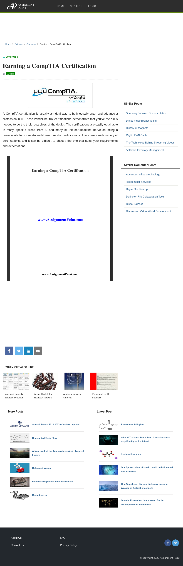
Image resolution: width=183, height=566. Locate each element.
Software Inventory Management (145, 150)
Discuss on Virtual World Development (148, 211)
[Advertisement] (91, 27)
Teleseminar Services (138, 181)
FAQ (62, 537)
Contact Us (17, 545)
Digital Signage (134, 203)
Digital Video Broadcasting (141, 120)
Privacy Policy (68, 545)
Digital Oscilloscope (137, 189)
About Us (16, 537)
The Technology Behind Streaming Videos (150, 142)
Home (61, 6)
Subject (76, 6)
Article (10, 74)
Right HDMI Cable (136, 135)
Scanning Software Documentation (146, 113)
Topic (92, 6)
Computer (12, 56)
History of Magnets (137, 127)
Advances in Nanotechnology (143, 174)
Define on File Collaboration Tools (145, 196)
